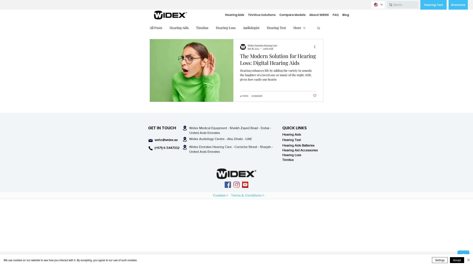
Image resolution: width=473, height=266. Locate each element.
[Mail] (150, 140)
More (297, 27)
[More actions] (316, 47)
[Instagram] (236, 185)
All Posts (156, 27)
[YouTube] (245, 185)
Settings (440, 260)
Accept (457, 260)
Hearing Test (276, 27)
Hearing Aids (179, 27)
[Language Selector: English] (378, 5)
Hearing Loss (226, 27)
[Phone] (150, 148)
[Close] (468, 260)
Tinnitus (202, 27)
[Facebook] (228, 185)
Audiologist (251, 27)
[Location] (184, 128)
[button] (318, 28)
